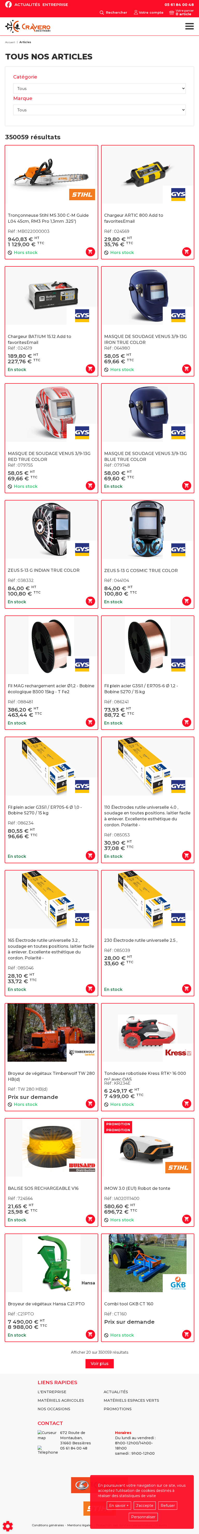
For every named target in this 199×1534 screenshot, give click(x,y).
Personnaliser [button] (143, 1517)
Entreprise (55, 4)
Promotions (118, 1409)
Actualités (27, 4)
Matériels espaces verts (131, 1400)
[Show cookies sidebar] (8, 1526)
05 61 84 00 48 (179, 4)
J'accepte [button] (144, 1505)
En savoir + (119, 1505)
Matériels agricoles (61, 1400)
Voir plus (100, 1363)
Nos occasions (54, 1409)
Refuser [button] (168, 1505)
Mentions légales (80, 1525)
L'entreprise (52, 1392)
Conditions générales (48, 1525)
